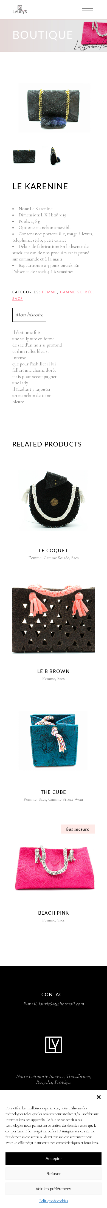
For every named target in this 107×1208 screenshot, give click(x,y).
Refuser (53, 1173)
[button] (99, 1097)
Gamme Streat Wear (65, 799)
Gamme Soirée (76, 292)
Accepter (54, 1158)
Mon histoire (29, 314)
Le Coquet (53, 550)
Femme (49, 292)
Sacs (17, 298)
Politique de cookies (53, 1200)
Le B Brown (53, 671)
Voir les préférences (53, 1188)
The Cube (53, 792)
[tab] (53, 315)
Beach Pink (53, 913)
